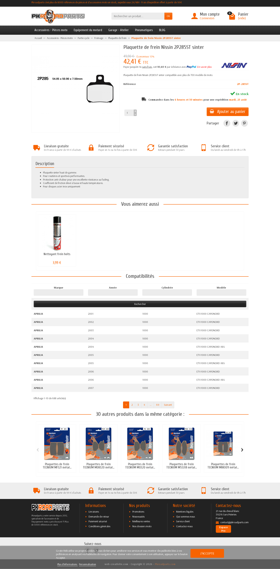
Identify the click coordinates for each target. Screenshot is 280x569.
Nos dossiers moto (141, 526)
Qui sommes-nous (185, 516)
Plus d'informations (67, 564)
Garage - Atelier (118, 30)
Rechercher (140, 304)
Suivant (168, 404)
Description (44, 163)
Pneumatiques (144, 30)
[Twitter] (235, 123)
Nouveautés (138, 516)
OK (168, 16)
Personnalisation (87, 564)
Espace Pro (223, 528)
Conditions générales (99, 526)
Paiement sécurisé (98, 521)
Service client (183, 521)
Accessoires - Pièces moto (50, 30)
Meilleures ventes (141, 521)
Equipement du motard (88, 30)
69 (157, 404)
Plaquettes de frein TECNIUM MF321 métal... (57, 465)
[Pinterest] (244, 123)
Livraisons (94, 511)
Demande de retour (99, 516)
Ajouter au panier (231, 111)
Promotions (138, 511)
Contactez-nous (184, 526)
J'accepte (207, 553)
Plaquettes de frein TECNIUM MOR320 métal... (98, 465)
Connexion (207, 18)
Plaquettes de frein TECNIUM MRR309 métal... (223, 465)
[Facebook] (226, 123)
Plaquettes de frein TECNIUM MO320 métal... (140, 465)
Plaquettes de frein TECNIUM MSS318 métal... (181, 465)
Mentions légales (184, 511)
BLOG (162, 30)
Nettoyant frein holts (57, 254)
